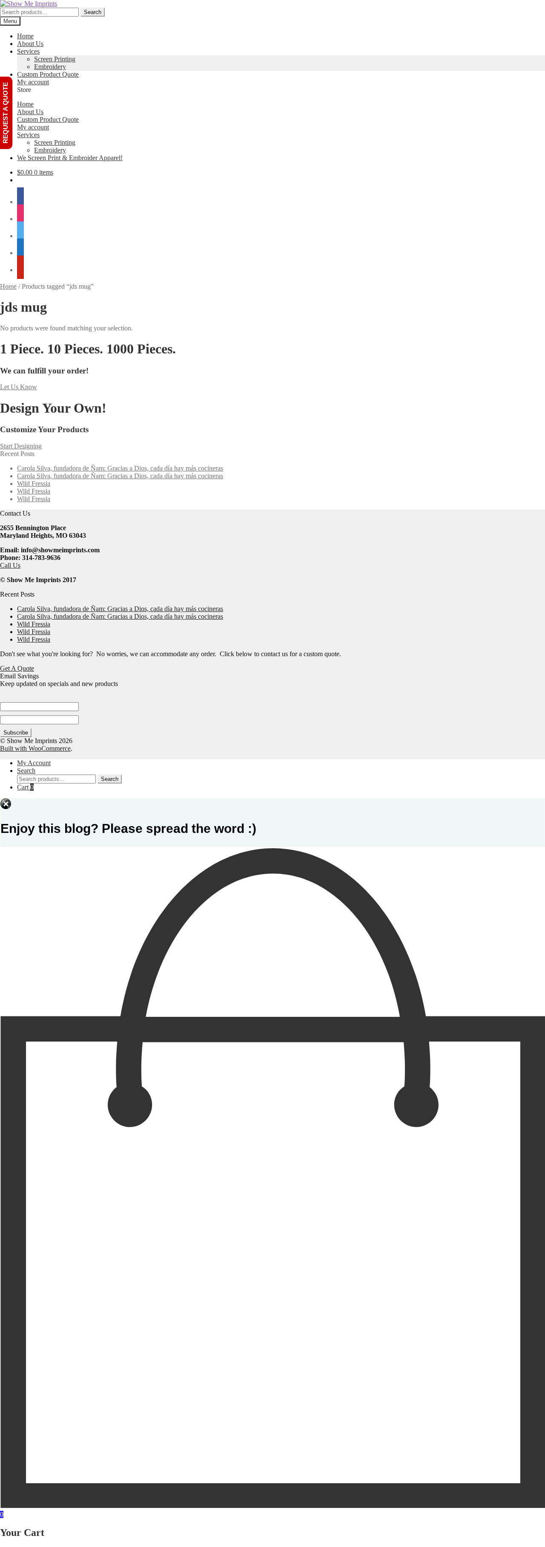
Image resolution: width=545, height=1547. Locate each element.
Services (28, 51)
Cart (25, 787)
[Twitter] (20, 235)
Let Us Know (18, 386)
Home (25, 36)
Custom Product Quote (48, 74)
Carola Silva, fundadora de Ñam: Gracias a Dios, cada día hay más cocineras (120, 468)
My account (33, 82)
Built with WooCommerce (35, 748)
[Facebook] (20, 201)
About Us (30, 43)
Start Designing (21, 446)
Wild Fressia (33, 483)
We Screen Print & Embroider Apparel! (70, 157)
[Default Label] (20, 252)
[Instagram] (20, 218)
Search (92, 12)
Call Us (10, 565)
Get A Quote (17, 668)
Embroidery (50, 66)
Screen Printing (54, 59)
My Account (34, 762)
